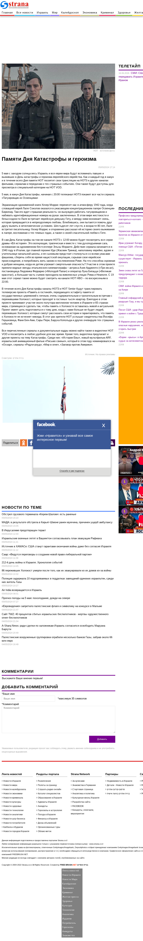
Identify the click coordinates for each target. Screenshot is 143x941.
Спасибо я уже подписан (72, 471)
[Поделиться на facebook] (31, 442)
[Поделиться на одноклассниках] (23, 442)
